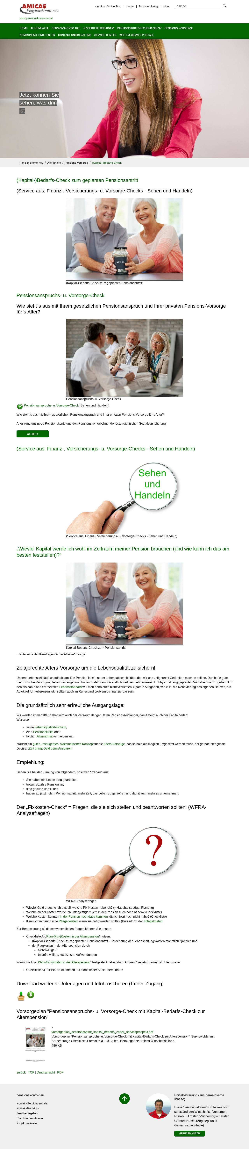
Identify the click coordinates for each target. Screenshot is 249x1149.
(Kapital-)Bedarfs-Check (107, 162)
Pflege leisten (68, 921)
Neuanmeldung (148, 6)
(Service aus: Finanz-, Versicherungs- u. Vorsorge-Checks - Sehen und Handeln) (106, 449)
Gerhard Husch (189, 1133)
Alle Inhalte (40, 28)
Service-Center (105, 35)
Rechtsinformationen (30, 1118)
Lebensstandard (70, 687)
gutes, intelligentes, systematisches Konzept (63, 744)
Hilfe (166, 6)
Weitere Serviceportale (136, 35)
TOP (31, 1072)
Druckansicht (46, 1072)
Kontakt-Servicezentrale (32, 1103)
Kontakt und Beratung (74, 35)
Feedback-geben (27, 1113)
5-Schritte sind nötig (98, 28)
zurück (21, 1072)
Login (130, 6)
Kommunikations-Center (37, 35)
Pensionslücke (43, 732)
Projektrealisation (27, 1123)
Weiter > (33, 434)
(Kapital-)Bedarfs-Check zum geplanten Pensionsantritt (77, 180)
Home (23, 28)
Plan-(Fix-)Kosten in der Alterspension (72, 936)
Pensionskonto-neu (66, 28)
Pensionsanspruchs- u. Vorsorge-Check (60, 295)
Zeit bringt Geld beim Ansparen (50, 748)
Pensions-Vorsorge (179, 28)
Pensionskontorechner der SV (139, 28)
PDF (60, 1072)
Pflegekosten (153, 921)
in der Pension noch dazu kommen (84, 916)
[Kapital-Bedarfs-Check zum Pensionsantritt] (124, 604)
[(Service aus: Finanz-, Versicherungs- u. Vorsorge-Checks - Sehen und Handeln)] (124, 495)
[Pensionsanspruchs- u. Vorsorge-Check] (124, 358)
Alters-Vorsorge (114, 744)
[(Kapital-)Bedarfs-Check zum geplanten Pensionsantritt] (124, 239)
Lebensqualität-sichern (50, 727)
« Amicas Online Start (108, 6)
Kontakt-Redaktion (28, 1108)
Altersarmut (45, 736)
